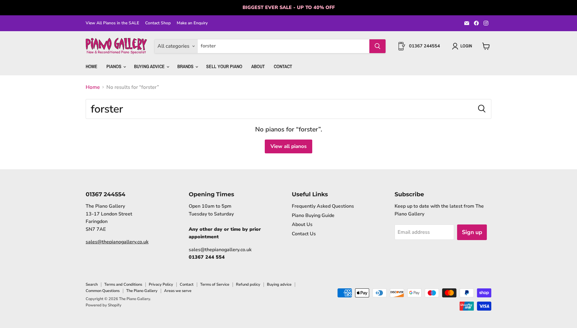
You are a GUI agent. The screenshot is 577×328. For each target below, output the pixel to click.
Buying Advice (150, 66)
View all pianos (288, 146)
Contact (283, 66)
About (258, 66)
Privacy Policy (161, 284)
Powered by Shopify (103, 305)
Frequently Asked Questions (323, 206)
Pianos (114, 66)
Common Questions (103, 290)
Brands (186, 66)
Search (92, 284)
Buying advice (279, 284)
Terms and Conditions (123, 284)
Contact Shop (158, 23)
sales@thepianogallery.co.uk (117, 242)
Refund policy (248, 284)
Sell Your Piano (224, 66)
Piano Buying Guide (313, 215)
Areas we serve (177, 290)
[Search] (377, 46)
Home (91, 66)
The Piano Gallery (141, 290)
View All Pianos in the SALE (112, 23)
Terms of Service (214, 284)
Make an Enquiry (192, 23)
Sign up (472, 232)
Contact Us (304, 233)
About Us (302, 224)
